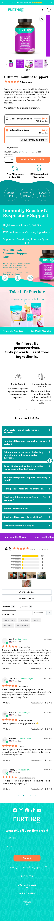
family (36, 620)
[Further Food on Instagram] (21, 810)
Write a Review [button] (28, 592)
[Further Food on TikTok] (33, 810)
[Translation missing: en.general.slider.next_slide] (34, 410)
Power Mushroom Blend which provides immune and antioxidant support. (23, 467)
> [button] (35, 795)
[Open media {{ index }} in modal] (24, 36)
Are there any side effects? (18, 508)
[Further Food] (16, 10)
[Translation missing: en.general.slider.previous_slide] (19, 410)
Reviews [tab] (6, 606)
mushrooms (22, 625)
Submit (27, 858)
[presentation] (3, 228)
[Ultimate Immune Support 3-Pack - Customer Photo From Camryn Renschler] (31, 575)
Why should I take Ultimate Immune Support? (21, 431)
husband (8, 625)
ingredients (9, 620)
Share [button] (7, 669)
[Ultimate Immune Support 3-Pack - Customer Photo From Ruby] (26, 583)
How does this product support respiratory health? (25, 479)
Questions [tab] (24, 606)
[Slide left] (7, 65)
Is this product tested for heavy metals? (24, 488)
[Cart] (49, 10)
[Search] (42, 10)
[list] (27, 36)
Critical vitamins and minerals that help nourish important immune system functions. (23, 455)
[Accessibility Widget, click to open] (50, 461)
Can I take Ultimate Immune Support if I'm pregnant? (25, 498)
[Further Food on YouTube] (39, 810)
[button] (25, 243)
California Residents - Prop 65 (19, 525)
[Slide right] (47, 65)
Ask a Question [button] (28, 598)
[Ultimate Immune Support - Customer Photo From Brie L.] (41, 575)
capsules (24, 620)
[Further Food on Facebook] (15, 810)
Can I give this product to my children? (23, 516)
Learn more (8, 155)
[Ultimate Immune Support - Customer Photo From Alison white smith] (12, 575)
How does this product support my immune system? (25, 442)
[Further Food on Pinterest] (27, 810)
